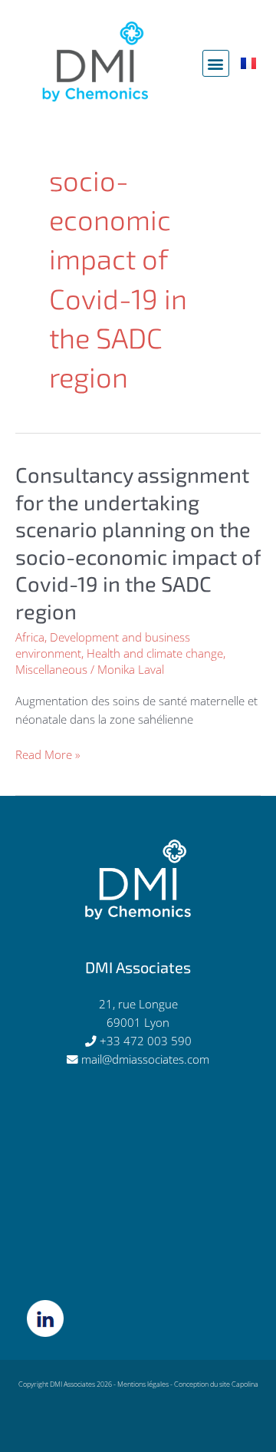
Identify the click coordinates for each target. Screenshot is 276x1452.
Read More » (47, 754)
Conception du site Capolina (216, 1384)
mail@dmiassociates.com (145, 1059)
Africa (29, 637)
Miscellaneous (51, 669)
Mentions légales (143, 1384)
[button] (215, 63)
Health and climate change (155, 653)
